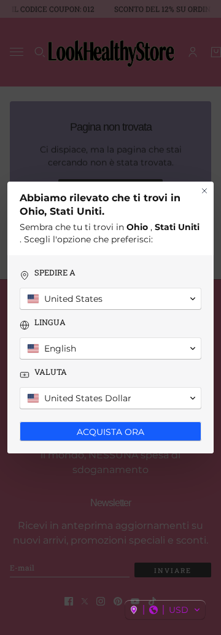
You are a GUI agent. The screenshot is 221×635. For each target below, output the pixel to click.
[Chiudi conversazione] (204, 191)
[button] (165, 610)
